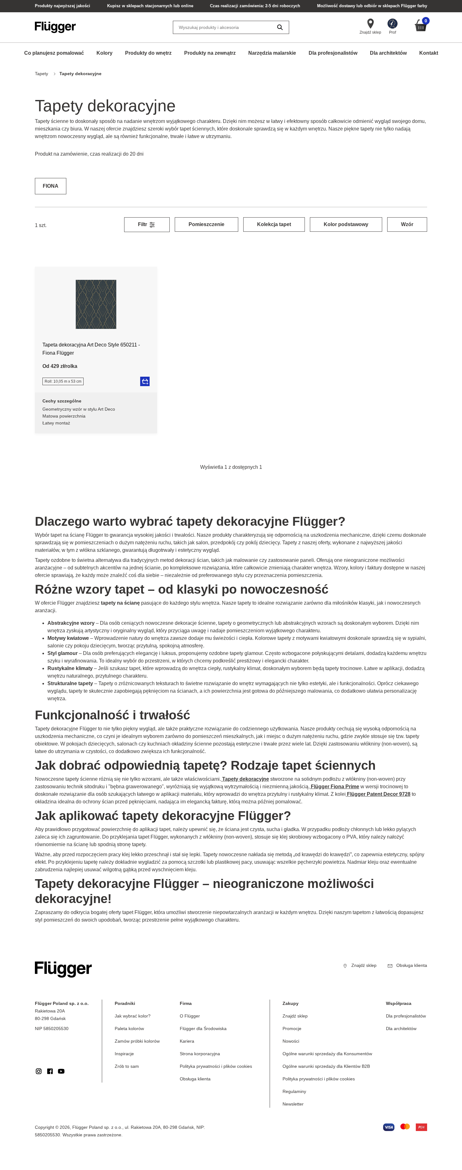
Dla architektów (388, 53)
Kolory (104, 53)
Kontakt (428, 53)
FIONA (50, 186)
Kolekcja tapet (274, 224)
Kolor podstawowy (346, 224)
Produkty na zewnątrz (210, 53)
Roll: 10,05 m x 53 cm (63, 381)
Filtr (143, 224)
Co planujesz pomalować (54, 53)
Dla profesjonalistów (333, 53)
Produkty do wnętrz (148, 53)
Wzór (407, 224)
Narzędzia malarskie (272, 53)
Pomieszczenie (206, 224)
